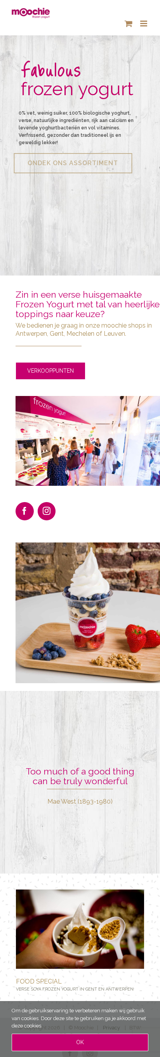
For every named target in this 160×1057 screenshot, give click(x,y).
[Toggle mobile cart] (128, 23)
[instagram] (47, 511)
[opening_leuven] (88, 398)
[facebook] (25, 511)
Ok (80, 1042)
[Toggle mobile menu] (144, 23)
